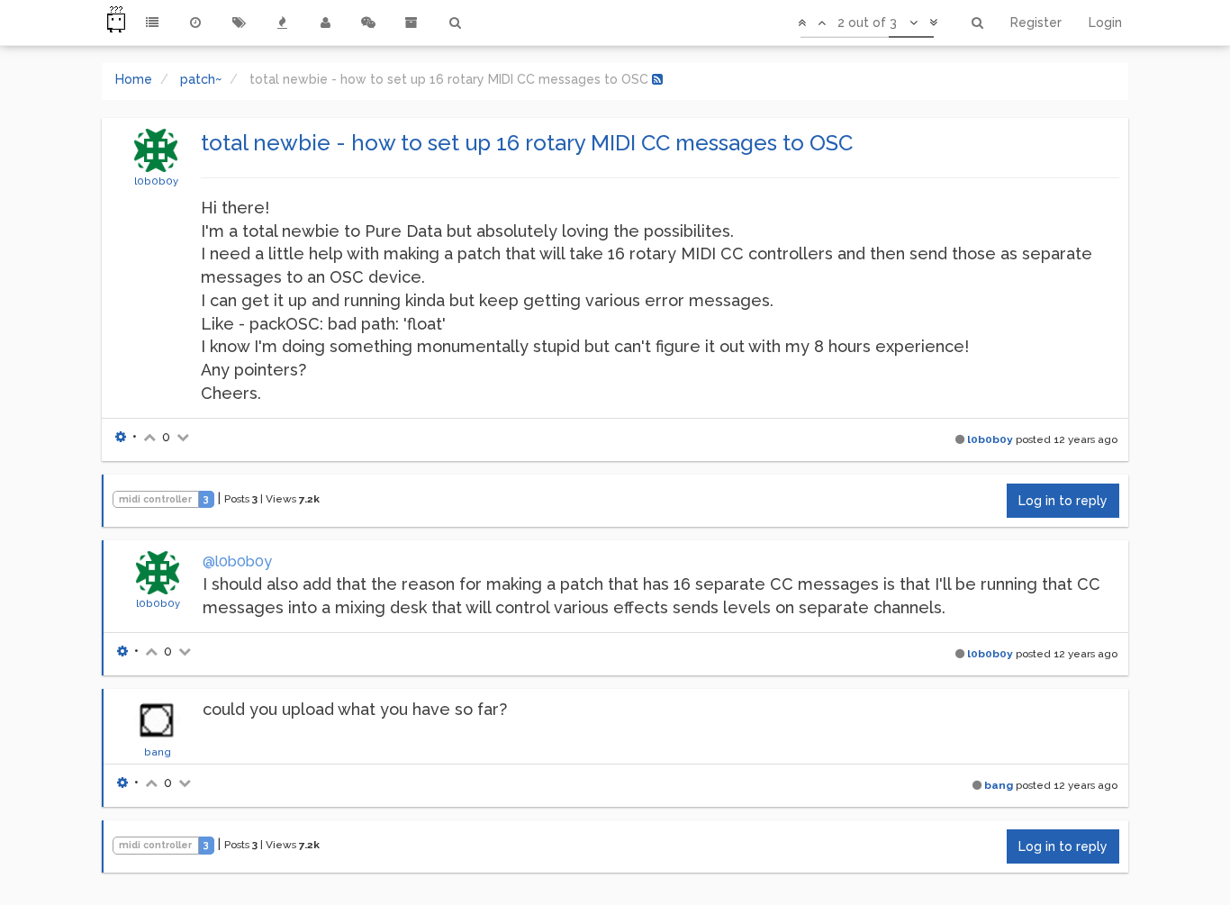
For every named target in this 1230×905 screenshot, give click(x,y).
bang (157, 752)
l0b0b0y (156, 181)
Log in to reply (1063, 500)
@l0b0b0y (237, 561)
